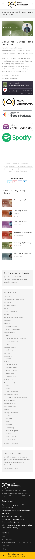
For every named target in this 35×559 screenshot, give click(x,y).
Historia (6, 314)
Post (7, 421)
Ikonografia (7, 320)
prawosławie (17, 171)
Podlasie (6, 362)
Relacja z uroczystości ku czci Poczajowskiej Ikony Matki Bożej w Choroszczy (17, 526)
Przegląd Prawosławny (13, 329)
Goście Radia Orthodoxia (11, 311)
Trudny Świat (10, 374)
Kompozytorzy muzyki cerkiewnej (16, 338)
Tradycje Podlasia (11, 370)
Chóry (8, 335)
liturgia (20, 169)
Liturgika (8, 415)
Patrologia (7, 353)
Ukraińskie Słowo (11, 377)
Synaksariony (10, 428)
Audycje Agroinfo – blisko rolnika (14, 299)
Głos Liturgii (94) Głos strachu (23, 253)
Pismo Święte (8, 356)
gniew (6, 308)
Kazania (8, 359)
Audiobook (7, 296)
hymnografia (12, 166)
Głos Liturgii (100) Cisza (21, 200)
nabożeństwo (27, 169)
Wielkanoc (9, 434)
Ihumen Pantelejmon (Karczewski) (24, 166)
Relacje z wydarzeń (10, 406)
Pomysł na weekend (12, 367)
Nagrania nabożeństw (11, 347)
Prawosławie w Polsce (11, 395)
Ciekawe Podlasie (11, 364)
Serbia (8, 388)
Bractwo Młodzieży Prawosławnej (16, 397)
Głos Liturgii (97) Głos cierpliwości (20, 222)
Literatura (7, 324)
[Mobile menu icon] (3, 4)
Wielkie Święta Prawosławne (14, 437)
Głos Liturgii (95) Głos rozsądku (23, 243)
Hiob (7, 166)
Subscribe (23, 93)
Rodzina (6, 410)
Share (30, 93)
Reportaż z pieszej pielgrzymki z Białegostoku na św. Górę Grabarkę (16, 506)
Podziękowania (8, 380)
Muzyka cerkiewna (9, 332)
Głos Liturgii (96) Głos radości (23, 232)
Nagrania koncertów (12, 341)
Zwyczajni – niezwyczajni (11, 443)
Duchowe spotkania (10, 305)
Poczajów (10, 171)
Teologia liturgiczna (12, 431)
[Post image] (7, 203)
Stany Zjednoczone (12, 392)
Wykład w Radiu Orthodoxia (12, 440)
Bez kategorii (15, 163)
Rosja (8, 385)
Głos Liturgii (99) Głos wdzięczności (20, 212)
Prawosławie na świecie (11, 383)
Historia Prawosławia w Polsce (13, 317)
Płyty (7, 344)
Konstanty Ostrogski (13, 169)
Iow (6, 169)
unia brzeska (24, 171)
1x (13, 90)
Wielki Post (9, 350)
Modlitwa (9, 418)
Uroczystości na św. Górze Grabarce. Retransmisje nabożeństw (17, 512)
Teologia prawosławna (11, 413)
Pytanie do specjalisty (10, 403)
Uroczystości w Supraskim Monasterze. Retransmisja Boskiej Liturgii (14, 520)
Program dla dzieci (9, 400)
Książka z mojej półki (12, 326)
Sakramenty (9, 424)
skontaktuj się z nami (10, 282)
